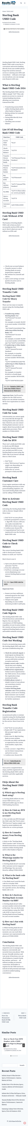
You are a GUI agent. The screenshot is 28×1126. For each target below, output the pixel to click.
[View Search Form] (21, 3)
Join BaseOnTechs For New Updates (14, 29)
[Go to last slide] (4, 1045)
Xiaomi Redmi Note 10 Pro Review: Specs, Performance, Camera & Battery (13, 1102)
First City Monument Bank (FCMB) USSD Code (6, 1017)
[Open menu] (24, 3)
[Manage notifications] (24, 1123)
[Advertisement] (14, 47)
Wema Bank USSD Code (22, 1015)
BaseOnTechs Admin (11, 1049)
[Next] (23, 1045)
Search (22, 1065)
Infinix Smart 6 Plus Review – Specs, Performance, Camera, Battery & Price (12, 1078)
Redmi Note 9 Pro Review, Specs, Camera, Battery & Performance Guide (12, 1087)
